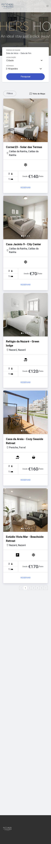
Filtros (10, 93)
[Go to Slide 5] (29, 138)
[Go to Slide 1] (21, 138)
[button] (25, 120)
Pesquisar (25, 76)
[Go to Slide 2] (23, 138)
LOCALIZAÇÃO (11, 57)
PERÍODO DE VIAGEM (13, 50)
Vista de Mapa (39, 94)
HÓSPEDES (10, 66)
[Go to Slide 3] (25, 138)
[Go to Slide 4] (27, 138)
